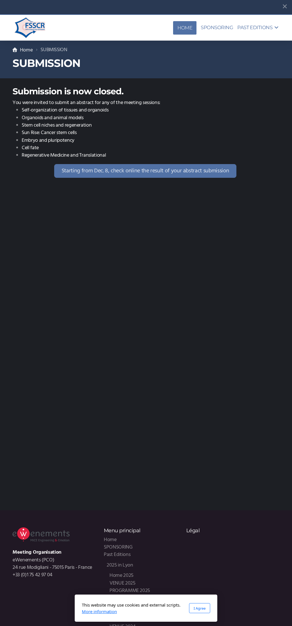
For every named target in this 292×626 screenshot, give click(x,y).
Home (26, 50)
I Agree (200, 608)
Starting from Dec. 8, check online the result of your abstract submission (145, 171)
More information (99, 611)
